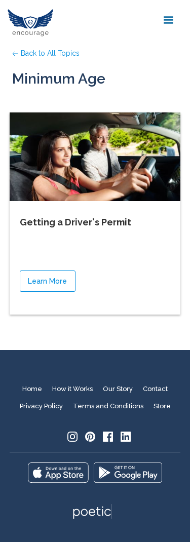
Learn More (47, 281)
